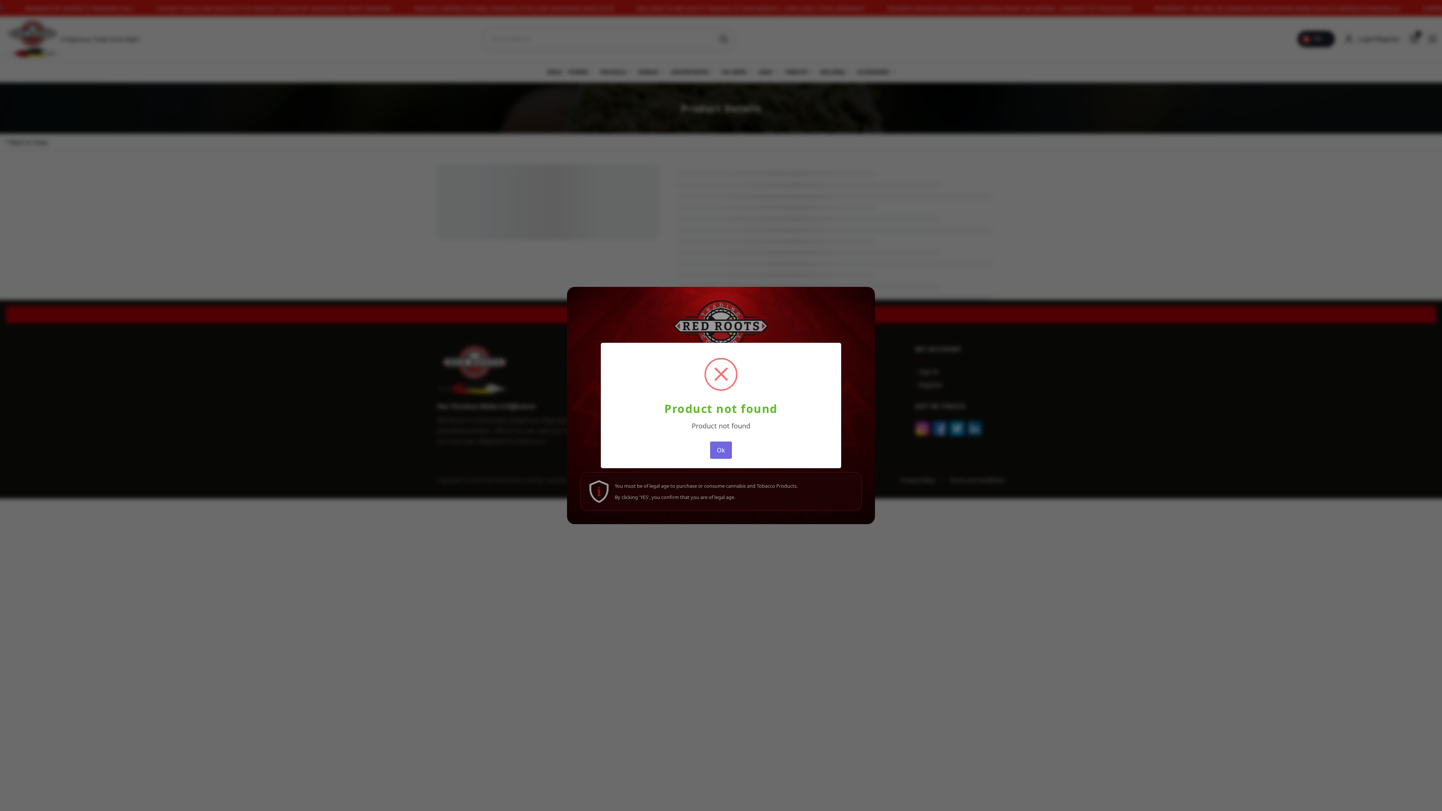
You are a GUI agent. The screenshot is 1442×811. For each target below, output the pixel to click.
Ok (721, 450)
